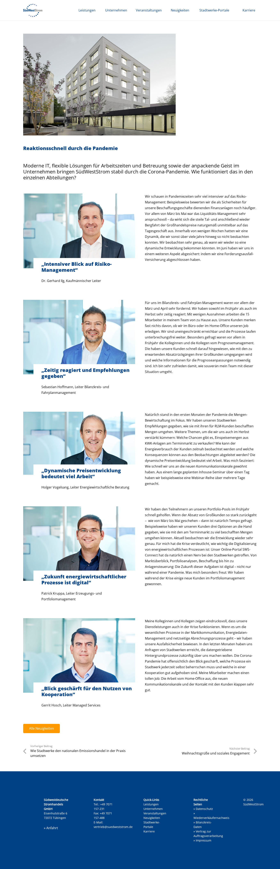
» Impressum (202, 840)
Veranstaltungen (154, 813)
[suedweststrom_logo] (32, 10)
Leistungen (151, 804)
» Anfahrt (51, 828)
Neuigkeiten (151, 818)
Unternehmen (153, 809)
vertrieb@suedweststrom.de (113, 827)
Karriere (149, 831)
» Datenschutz (203, 809)
